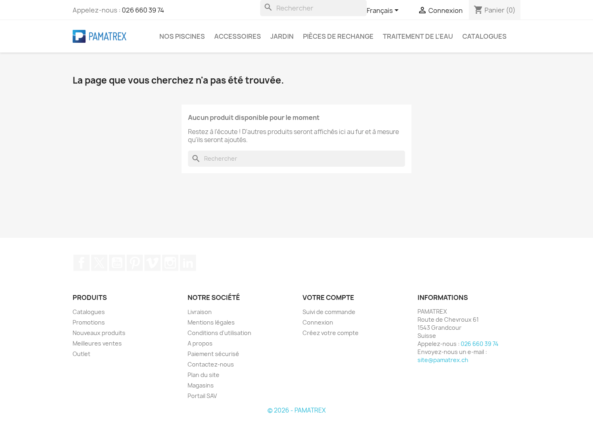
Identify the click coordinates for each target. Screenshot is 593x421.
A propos (200, 343)
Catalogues (484, 36)
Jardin (282, 36)
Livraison (200, 312)
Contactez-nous (211, 364)
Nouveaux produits (99, 333)
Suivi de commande (329, 312)
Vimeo (152, 263)
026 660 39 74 (143, 10)
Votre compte (328, 297)
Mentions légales (211, 322)
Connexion (318, 322)
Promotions (89, 322)
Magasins (201, 385)
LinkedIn (188, 263)
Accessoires (237, 36)
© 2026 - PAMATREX (296, 410)
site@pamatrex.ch (443, 360)
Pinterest (135, 263)
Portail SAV (202, 396)
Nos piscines (182, 36)
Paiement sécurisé (213, 354)
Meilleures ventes (97, 343)
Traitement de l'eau (418, 36)
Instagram (170, 263)
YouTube (117, 263)
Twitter (99, 263)
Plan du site (203, 375)
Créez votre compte (331, 333)
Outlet (81, 354)
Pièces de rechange (338, 36)
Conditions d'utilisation (219, 333)
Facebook (81, 263)
